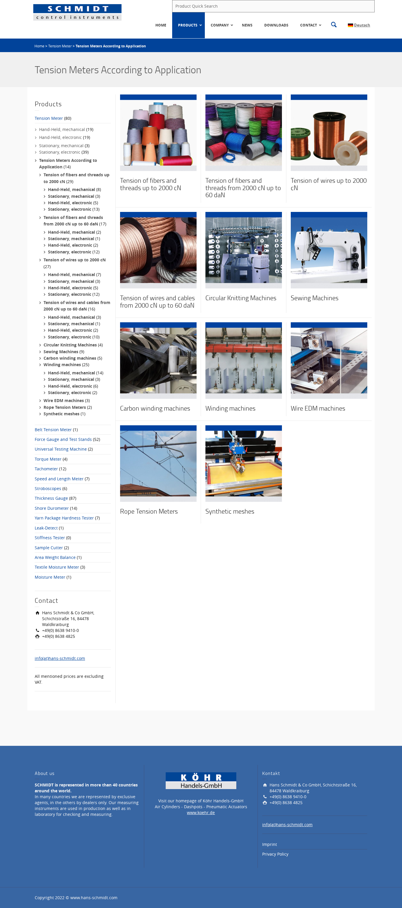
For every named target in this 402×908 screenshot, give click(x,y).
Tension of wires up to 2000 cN (75, 260)
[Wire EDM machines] (329, 360)
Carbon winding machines (70, 358)
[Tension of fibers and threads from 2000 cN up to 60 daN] (243, 132)
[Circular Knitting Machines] (243, 250)
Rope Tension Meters (65, 407)
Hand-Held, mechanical (62, 129)
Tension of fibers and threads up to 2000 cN (150, 184)
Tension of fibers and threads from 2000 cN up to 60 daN (243, 187)
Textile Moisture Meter (57, 567)
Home (39, 46)
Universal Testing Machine (61, 449)
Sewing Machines (61, 351)
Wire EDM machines (64, 400)
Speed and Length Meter (59, 479)
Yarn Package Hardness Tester (64, 518)
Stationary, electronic (59, 152)
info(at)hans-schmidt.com (60, 658)
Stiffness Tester (50, 537)
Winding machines (62, 364)
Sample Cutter (49, 547)
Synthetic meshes (61, 413)
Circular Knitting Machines (70, 345)
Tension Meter (60, 46)
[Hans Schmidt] (77, 12)
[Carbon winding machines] (158, 360)
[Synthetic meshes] (243, 463)
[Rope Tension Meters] (158, 463)
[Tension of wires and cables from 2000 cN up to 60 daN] (158, 250)
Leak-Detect (46, 528)
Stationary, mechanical (61, 145)
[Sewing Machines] (329, 250)
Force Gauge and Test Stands (63, 439)
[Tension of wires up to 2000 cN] (329, 132)
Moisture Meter (50, 577)
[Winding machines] (243, 360)
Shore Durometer (52, 508)
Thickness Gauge (51, 498)
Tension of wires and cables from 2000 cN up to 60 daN (157, 301)
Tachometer (46, 469)
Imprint (269, 844)
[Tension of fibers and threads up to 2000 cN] (158, 132)
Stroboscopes (48, 488)
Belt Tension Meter (53, 429)
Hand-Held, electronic (60, 137)
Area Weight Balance (55, 557)
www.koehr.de (201, 812)
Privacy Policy (275, 854)
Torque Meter (48, 459)
